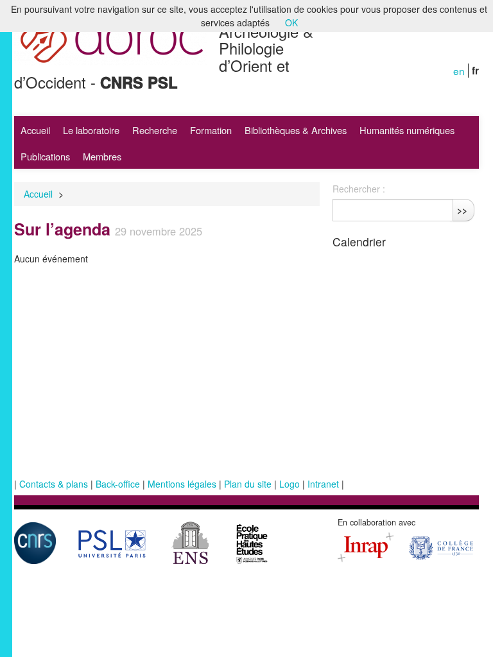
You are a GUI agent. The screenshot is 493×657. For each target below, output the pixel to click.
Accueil (35, 130)
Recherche (154, 130)
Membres (102, 156)
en (459, 71)
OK (291, 22)
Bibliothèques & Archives (296, 130)
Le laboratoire (91, 130)
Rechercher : (359, 188)
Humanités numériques (406, 130)
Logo (289, 483)
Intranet (323, 483)
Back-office (118, 483)
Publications (45, 156)
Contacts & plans (53, 483)
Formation (211, 130)
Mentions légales (182, 483)
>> (462, 209)
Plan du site (248, 483)
